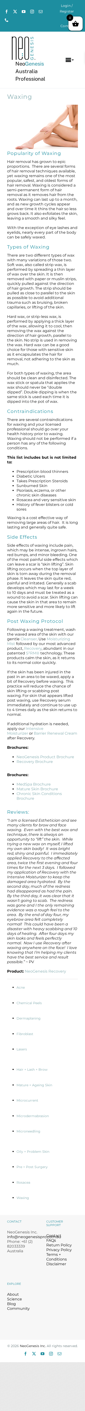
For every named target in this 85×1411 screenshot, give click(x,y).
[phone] (6, 20)
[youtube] (24, 11)
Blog (11, 1304)
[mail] (40, 11)
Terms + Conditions (56, 1256)
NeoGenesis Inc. (33, 1346)
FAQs (51, 1240)
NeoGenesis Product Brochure (45, 757)
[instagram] (32, 11)
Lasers (22, 1049)
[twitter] (15, 11)
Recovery (33, 648)
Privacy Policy (59, 1250)
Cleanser (29, 639)
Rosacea (23, 1182)
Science (14, 1299)
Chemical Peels (29, 1003)
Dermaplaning (29, 1018)
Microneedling (28, 1131)
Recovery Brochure (35, 761)
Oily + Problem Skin (33, 1151)
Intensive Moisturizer (25, 731)
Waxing (23, 1198)
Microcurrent (27, 1100)
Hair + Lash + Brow (32, 1069)
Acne (21, 987)
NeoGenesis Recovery (45, 971)
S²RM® (32, 653)
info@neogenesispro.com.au (34, 1237)
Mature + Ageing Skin (34, 1085)
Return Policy (59, 1245)
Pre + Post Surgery (32, 1167)
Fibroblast (25, 1034)
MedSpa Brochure (34, 784)
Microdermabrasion (33, 1116)
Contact (53, 1235)
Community (18, 1308)
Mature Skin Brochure (37, 789)
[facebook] (6, 11)
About (13, 1294)
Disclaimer (56, 1264)
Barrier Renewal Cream (55, 733)
